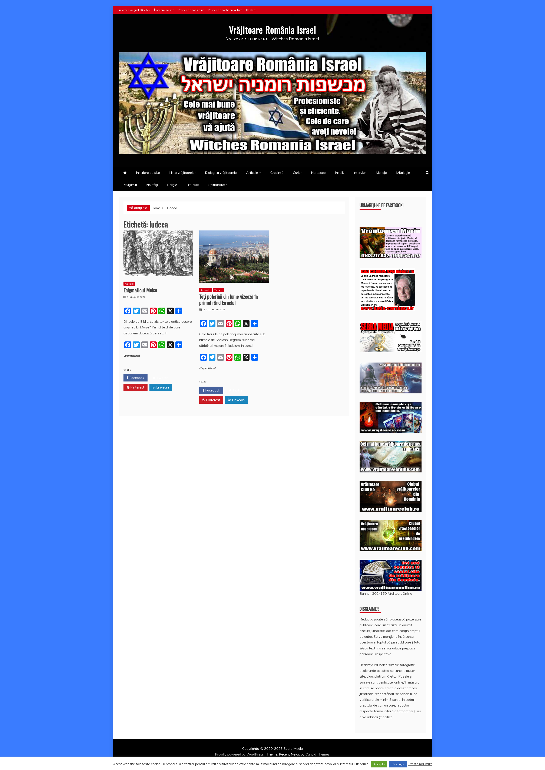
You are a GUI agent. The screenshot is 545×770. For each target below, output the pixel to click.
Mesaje (381, 172)
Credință (277, 172)
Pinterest (136, 387)
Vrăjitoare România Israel (272, 29)
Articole (252, 172)
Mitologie (403, 172)
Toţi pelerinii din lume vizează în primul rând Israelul (228, 299)
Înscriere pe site (164, 10)
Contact (251, 10)
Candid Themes (317, 754)
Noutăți (152, 185)
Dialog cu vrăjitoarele (221, 172)
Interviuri (359, 172)
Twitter (162, 378)
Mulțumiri (130, 185)
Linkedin (162, 387)
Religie (172, 185)
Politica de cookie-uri (191, 10)
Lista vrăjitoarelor (182, 172)
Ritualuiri (192, 185)
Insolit (339, 172)
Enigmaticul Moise (140, 290)
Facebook (136, 378)
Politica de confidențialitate (225, 10)
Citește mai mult (131, 355)
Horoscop (318, 172)
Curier (297, 172)
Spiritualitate (217, 185)
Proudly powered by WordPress (240, 754)
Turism (218, 290)
